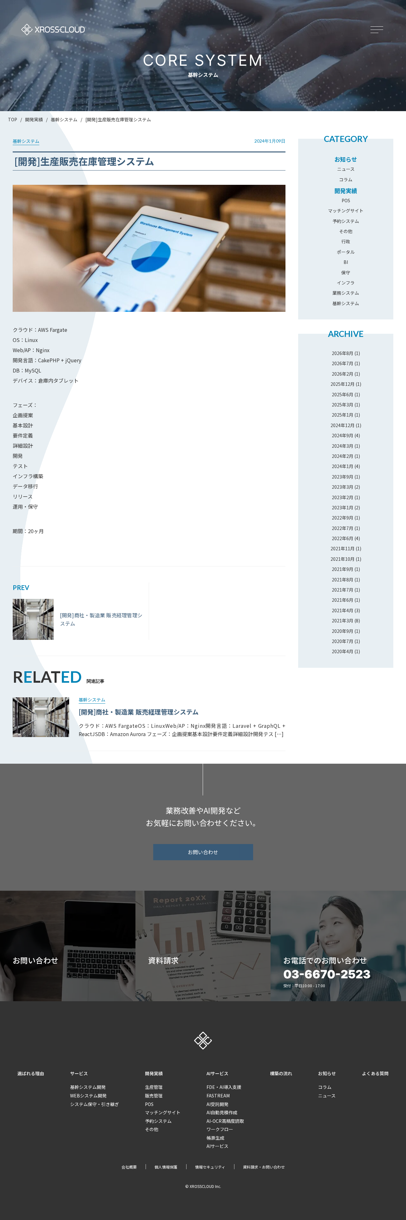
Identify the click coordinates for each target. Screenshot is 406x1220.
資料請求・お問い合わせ (264, 1167)
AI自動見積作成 (221, 1112)
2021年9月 (342, 569)
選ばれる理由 (30, 1073)
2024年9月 (342, 435)
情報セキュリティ (210, 1167)
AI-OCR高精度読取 (225, 1121)
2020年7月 (342, 641)
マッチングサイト (345, 210)
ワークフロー (219, 1129)
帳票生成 (215, 1138)
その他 (345, 231)
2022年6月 (342, 538)
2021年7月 (342, 590)
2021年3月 (342, 620)
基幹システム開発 (88, 1087)
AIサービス (217, 1073)
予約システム (345, 221)
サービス (79, 1073)
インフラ (346, 282)
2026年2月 (342, 374)
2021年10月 (343, 559)
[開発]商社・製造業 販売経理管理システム (139, 711)
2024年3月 (342, 446)
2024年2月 (342, 456)
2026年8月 (342, 353)
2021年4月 (342, 610)
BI (346, 262)
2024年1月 (342, 466)
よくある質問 (375, 1073)
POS (346, 200)
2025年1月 (342, 415)
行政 (345, 241)
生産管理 (154, 1087)
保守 (345, 272)
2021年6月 (342, 600)
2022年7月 (342, 528)
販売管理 (154, 1095)
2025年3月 (342, 404)
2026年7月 (342, 363)
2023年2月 (342, 497)
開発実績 (345, 190)
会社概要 (129, 1167)
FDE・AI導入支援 (223, 1087)
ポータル (346, 252)
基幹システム (345, 303)
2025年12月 (343, 384)
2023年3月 (342, 487)
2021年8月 (342, 579)
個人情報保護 (165, 1167)
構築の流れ (281, 1073)
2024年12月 (343, 425)
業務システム (345, 293)
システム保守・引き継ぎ (94, 1104)
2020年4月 (342, 651)
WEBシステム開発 (88, 1095)
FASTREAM (218, 1095)
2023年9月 (342, 476)
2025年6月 (342, 394)
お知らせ (345, 159)
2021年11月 (343, 548)
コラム (345, 179)
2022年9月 (342, 517)
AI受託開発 (217, 1104)
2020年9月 (342, 631)
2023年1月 (342, 507)
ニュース (346, 169)
